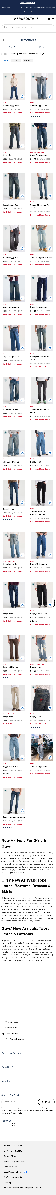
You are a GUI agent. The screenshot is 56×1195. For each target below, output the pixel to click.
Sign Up (46, 1102)
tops (42, 864)
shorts (34, 910)
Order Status (11, 1028)
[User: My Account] (49, 19)
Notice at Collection (13, 1146)
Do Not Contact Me (13, 1151)
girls (32, 856)
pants (24, 912)
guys (40, 856)
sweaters (32, 907)
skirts (23, 921)
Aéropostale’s (35, 853)
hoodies (4, 946)
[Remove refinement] (19, 60)
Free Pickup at (24, 54)
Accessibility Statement (15, 1162)
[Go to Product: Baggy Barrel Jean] (41, 622)
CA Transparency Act (13, 1177)
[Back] (3, 40)
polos (44, 946)
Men (47, 8)
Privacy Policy (17, 1113)
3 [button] (31, 12)
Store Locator (12, 1022)
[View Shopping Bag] (53, 18)
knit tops (14, 904)
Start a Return (11, 1034)
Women (41, 8)
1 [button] (25, 12)
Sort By (12, 47)
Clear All (5, 61)
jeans (3, 867)
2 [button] (28, 12)
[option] (14, 86)
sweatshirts (44, 904)
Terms (4, 1113)
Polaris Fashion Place (31, 54)
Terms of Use (10, 1156)
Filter (42, 47)
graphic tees (7, 907)
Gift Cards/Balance (14, 1039)
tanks (28, 904)
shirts (16, 907)
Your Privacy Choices (13, 1172)
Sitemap (7, 1183)
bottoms (49, 864)
